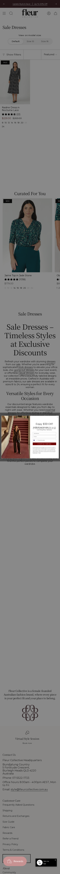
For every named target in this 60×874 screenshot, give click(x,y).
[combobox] (35, 440)
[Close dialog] (57, 417)
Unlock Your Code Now (44, 443)
